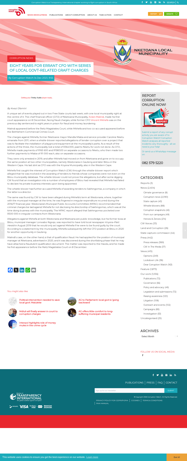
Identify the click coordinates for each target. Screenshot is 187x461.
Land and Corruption (152, 228)
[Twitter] (146, 2)
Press (144, 237)
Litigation (148, 300)
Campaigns (149, 309)
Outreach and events (154, 305)
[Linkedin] (159, 2)
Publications (149, 278)
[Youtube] (151, 2)
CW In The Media (152, 246)
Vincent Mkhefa (99, 120)
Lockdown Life (151, 260)
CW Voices (146, 223)
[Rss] (164, 2)
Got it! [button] (177, 457)
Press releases (150, 242)
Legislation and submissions (157, 291)
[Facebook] (142, 2)
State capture (150, 201)
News (144, 187)
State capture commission (155, 233)
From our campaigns (154, 214)
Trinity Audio (36, 98)
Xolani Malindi (96, 116)
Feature (145, 269)
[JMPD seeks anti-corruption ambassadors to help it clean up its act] (184, 230)
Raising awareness (152, 296)
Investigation (150, 313)
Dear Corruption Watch (155, 264)
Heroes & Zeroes (152, 219)
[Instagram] (155, 2)
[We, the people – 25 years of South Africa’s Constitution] (2, 230)
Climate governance (153, 192)
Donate (169, 14)
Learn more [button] (92, 457)
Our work (146, 274)
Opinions (147, 256)
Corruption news (151, 197)
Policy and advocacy (153, 287)
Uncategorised (149, 318)
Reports (145, 183)
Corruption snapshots (154, 210)
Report (153, 14)
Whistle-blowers (151, 205)
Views (144, 251)
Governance (149, 283)
